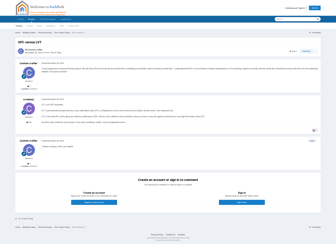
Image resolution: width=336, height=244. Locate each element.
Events (30, 26)
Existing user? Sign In (296, 8)
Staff (62, 26)
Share (294, 51)
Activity (21, 19)
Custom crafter (35, 50)
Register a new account (94, 202)
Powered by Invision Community (168, 240)
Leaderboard (65, 19)
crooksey (28, 99)
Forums (19, 26)
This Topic (307, 19)
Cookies (181, 235)
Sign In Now (242, 202)
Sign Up (315, 8)
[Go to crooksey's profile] (29, 109)
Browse (31, 19)
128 (30, 122)
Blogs (39, 26)
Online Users (73, 26)
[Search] (318, 19)
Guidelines (50, 26)
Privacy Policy (157, 235)
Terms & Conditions (48, 19)
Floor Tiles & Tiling (53, 52)
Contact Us (170, 235)
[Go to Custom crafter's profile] (21, 51)
